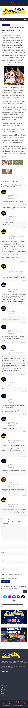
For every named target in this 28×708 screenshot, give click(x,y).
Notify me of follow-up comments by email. (12, 574)
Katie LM (11, 439)
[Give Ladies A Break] (18, 162)
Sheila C (11, 382)
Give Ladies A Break (17, 165)
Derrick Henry (4, 687)
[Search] (25, 591)
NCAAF (2, 683)
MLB (2, 676)
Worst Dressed (5, 175)
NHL (2, 681)
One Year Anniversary (6, 165)
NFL (2, 674)
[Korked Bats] (2, 20)
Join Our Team (4, 695)
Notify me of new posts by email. (9, 578)
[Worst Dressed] (7, 171)
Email (2, 552)
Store (2, 691)
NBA (2, 679)
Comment (4, 526)
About (2, 693)
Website (3, 560)
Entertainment (4, 685)
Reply (24, 204)
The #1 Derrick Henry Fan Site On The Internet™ (13, 605)
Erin (12, 32)
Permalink (11, 198)
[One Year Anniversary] (7, 162)
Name (2, 545)
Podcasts (3, 689)
